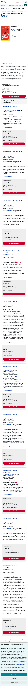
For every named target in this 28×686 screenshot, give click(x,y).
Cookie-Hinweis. (20, 667)
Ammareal (9, 161)
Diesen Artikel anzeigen (6, 86)
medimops (9, 424)
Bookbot (9, 576)
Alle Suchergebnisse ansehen (14, 641)
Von (14, 37)
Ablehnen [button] (14, 678)
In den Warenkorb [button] (14, 96)
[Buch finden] (25, 5)
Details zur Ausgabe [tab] (7, 63)
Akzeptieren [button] (14, 674)
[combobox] (16, 5)
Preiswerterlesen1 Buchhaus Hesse (15, 376)
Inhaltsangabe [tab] (5, 60)
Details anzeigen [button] (10, 79)
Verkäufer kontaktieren (7, 127)
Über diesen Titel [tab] (16, 60)
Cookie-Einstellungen (20, 664)
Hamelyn (9, 311)
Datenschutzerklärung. (10, 671)
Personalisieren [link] (14, 682)
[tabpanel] (13, 73)
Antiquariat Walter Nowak (13, 116)
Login (22, 2)
